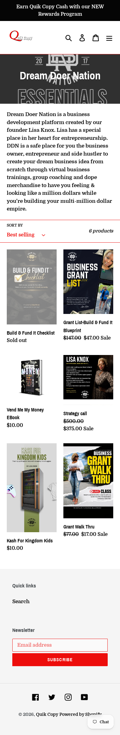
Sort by (15, 225)
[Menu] (109, 38)
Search (21, 601)
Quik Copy (47, 714)
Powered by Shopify (80, 714)
